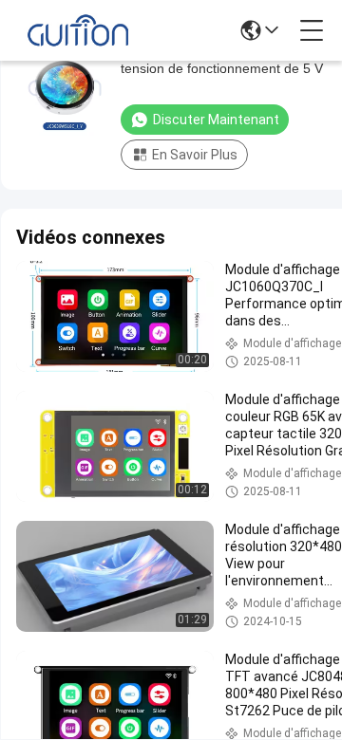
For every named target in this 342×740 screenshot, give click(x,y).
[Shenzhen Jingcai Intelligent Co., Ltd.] (78, 30)
